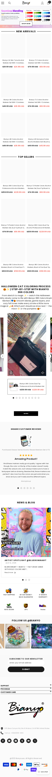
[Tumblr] (22, 741)
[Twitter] (35, 741)
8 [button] (35, 398)
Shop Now (26, 23)
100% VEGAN (9, 609)
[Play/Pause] (11, 373)
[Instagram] (9, 741)
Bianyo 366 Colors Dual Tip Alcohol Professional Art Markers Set (39, 226)
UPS (26, 609)
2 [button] (50, 14)
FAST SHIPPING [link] (9, 595)
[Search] (9, 3)
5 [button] (26, 398)
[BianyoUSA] (26, 589)
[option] (26, 17)
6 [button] (29, 398)
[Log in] (42, 3)
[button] (3, 356)
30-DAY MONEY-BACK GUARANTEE (26, 596)
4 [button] (47, 24)
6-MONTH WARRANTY (43, 596)
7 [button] (32, 398)
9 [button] (38, 398)
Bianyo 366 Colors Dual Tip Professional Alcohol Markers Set (13, 187)
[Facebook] (3, 741)
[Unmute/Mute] (43, 373)
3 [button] (50, 19)
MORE (26, 413)
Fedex (43, 609)
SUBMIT (26, 669)
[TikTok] (15, 741)
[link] (9, 589)
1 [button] (50, 9)
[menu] (2, 3)
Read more (9, 572)
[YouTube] (28, 741)
